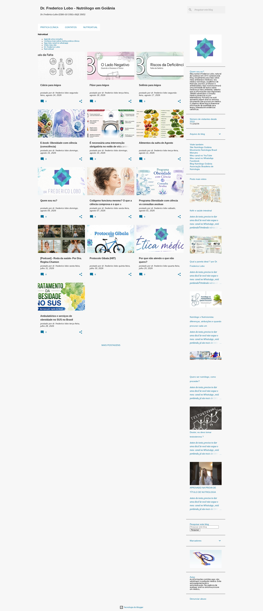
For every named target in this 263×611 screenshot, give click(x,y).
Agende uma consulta (53, 39)
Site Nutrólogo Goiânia (201, 147)
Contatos (71, 27)
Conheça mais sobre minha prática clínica (61, 41)
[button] (80, 101)
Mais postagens (111, 345)
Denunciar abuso (198, 599)
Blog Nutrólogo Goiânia (201, 163)
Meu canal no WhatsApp (201, 158)
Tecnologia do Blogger (133, 607)
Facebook (194, 161)
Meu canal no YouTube (201, 155)
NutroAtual (49, 49)
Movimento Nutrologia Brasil (203, 150)
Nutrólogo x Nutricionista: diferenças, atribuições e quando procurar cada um (205, 321)
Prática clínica (49, 27)
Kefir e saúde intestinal (201, 210)
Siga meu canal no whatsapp (56, 43)
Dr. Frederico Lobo (52, 47)
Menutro (194, 152)
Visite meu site (50, 45)
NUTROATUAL (90, 27)
